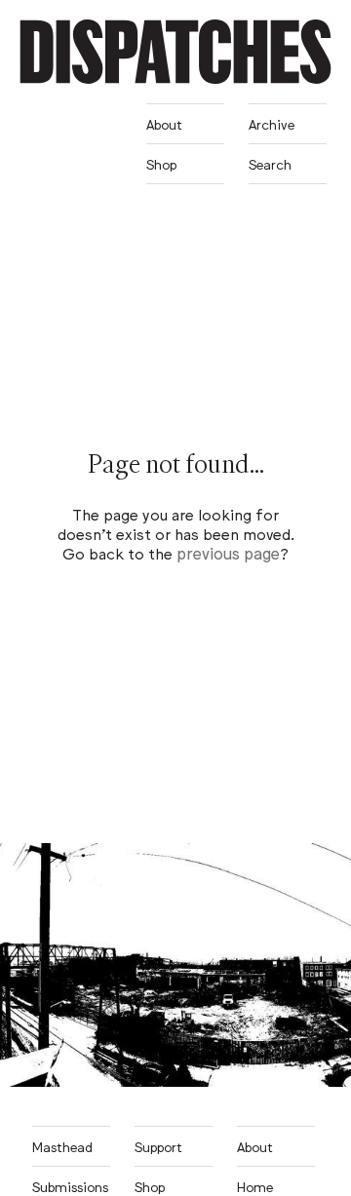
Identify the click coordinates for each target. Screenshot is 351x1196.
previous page (228, 552)
